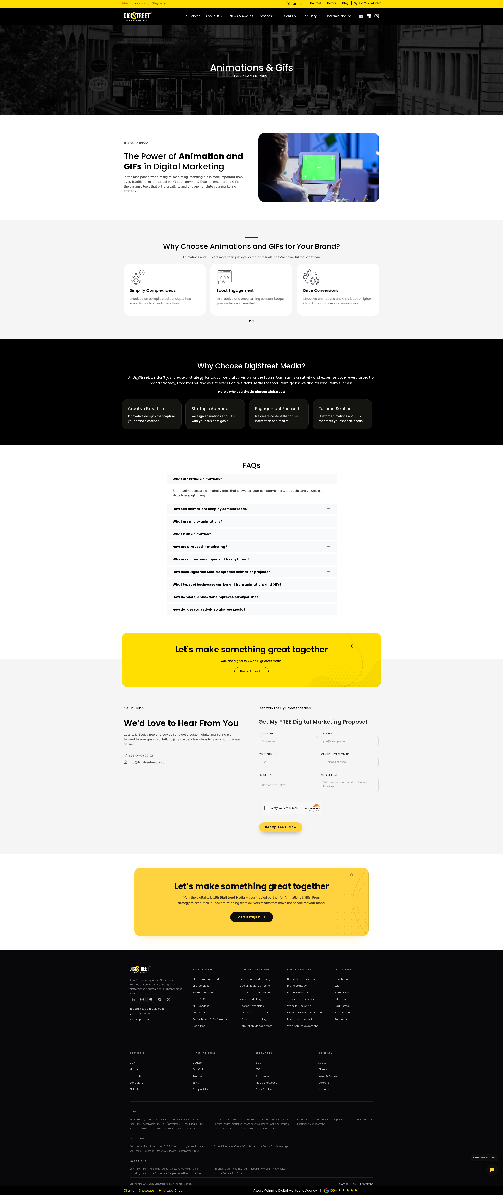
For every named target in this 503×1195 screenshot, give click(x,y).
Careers (323, 1083)
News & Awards (241, 16)
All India (135, 1089)
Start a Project (249, 917)
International (337, 16)
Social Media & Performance (211, 1019)
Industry (310, 16)
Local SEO (199, 999)
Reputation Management (256, 1026)
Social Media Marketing (255, 986)
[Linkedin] (368, 16)
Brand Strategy (297, 986)
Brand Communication (301, 979)
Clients (287, 16)
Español (198, 1069)
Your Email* (328, 733)
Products (324, 1089)
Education (341, 999)
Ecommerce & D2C (188, 1151)
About (322, 1062)
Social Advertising (189, 1128)
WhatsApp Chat (140, 1019)
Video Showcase (266, 1083)
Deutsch (198, 1062)
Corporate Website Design (304, 1012)
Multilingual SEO (194, 1124)
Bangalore (136, 1083)
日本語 (196, 1083)
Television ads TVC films (302, 999)
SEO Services (201, 986)
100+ (333, 1190)
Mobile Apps (221, 1128)
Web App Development (302, 1026)
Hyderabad (137, 1076)
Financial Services (223, 1146)
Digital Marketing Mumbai (176, 1168)
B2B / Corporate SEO (172, 1124)
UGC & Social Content (254, 1012)
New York (265, 1168)
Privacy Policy (366, 1183)
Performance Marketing (255, 979)
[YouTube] (150, 999)
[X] (168, 999)
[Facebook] (159, 999)
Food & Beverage (279, 1146)
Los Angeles (278, 1168)
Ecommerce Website (300, 1019)
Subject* (265, 775)
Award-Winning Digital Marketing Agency (285, 1190)
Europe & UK (200, 1089)
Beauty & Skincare (166, 1151)
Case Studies (264, 1089)
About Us (212, 16)
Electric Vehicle (344, 1012)
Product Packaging (299, 992)
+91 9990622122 (140, 1014)
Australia (254, 1168)
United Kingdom (185, 1173)
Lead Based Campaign (255, 992)
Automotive (342, 1019)
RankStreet (199, 1026)
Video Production (233, 1124)
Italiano (197, 1076)
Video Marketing (250, 999)
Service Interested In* (334, 754)
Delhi (133, 1062)
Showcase (262, 1076)
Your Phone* (267, 754)
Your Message (329, 775)
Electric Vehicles (153, 1146)
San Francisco (239, 1173)
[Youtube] (361, 16)
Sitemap (343, 1183)
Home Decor (343, 992)
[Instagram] (376, 16)
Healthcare (342, 979)
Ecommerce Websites (242, 1128)
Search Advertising (252, 1006)
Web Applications (279, 1124)
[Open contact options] (492, 1170)
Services (265, 16)
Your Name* (267, 733)
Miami (217, 1173)
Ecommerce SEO (203, 992)
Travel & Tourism (244, 1146)
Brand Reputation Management (344, 1119)
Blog (258, 1062)
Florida (226, 1173)
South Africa (240, 1168)
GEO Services (201, 1012)
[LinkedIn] (133, 999)
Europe (171, 1173)
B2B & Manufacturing (176, 1146)
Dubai (228, 1168)
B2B (337, 986)
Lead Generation (222, 1119)
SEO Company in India (207, 979)
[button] (250, 321)
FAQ (257, 1069)
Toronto (219, 1168)
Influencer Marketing (253, 1019)
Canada (200, 1173)
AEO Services (201, 1006)
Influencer (192, 16)
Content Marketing (266, 1128)
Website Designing (299, 1006)
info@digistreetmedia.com (147, 1009)
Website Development (256, 1124)
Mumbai (135, 1069)
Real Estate (342, 1006)
